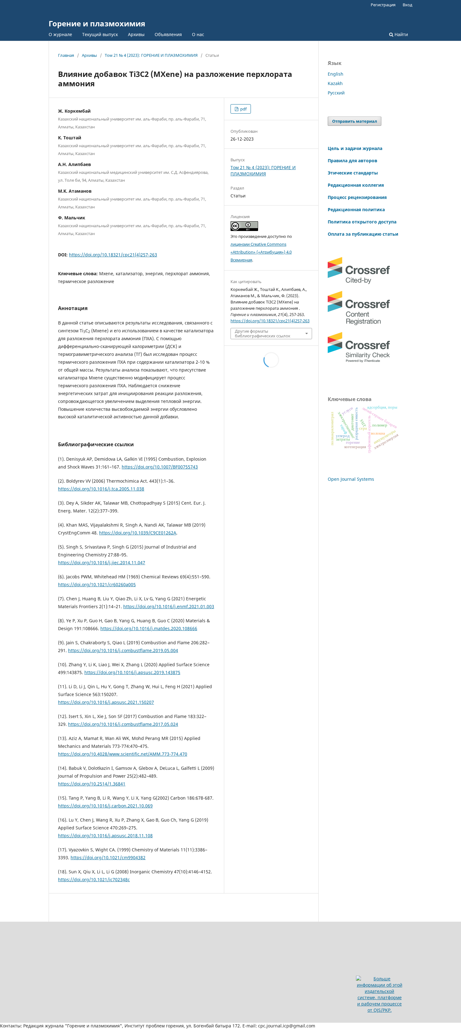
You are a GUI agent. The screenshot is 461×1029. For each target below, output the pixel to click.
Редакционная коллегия (356, 185)
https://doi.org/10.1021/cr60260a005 (97, 584)
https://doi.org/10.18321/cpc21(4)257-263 (113, 255)
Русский (336, 93)
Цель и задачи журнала (355, 148)
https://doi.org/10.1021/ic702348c (94, 879)
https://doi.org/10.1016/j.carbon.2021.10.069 (105, 806)
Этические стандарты (353, 173)
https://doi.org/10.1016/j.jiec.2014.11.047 (101, 562)
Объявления (168, 34)
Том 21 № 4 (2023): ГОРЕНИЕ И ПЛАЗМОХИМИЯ (151, 55)
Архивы (136, 34)
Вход (407, 5)
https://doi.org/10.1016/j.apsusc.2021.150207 (106, 702)
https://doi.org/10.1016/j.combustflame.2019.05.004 (123, 650)
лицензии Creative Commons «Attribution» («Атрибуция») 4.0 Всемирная (261, 252)
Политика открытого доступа (362, 222)
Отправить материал (354, 121)
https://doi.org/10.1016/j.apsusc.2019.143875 (132, 672)
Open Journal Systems (351, 479)
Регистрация (383, 5)
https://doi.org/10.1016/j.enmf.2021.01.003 (168, 606)
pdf (242, 109)
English (335, 74)
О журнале (60, 34)
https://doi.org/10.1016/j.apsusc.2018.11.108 (105, 836)
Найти (400, 34)
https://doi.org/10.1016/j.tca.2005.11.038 (101, 489)
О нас (198, 34)
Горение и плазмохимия (97, 23)
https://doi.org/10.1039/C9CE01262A (137, 533)
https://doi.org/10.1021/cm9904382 (108, 857)
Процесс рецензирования (357, 197)
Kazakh (335, 83)
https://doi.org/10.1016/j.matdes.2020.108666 (148, 628)
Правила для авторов (352, 160)
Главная (66, 55)
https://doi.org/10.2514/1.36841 (91, 784)
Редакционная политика (356, 209)
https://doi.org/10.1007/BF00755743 (160, 467)
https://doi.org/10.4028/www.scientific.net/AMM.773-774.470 (122, 754)
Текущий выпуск (100, 34)
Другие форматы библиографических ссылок (262, 333)
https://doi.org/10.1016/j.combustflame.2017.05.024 (123, 724)
